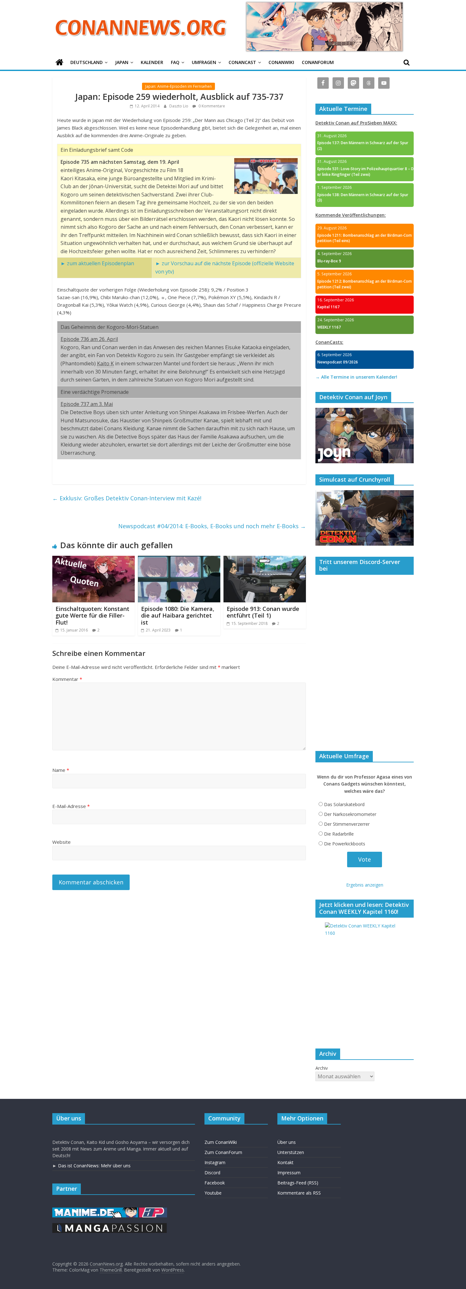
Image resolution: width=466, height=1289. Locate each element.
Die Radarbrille (339, 834)
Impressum (289, 1173)
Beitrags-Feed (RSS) (297, 1183)
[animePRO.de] (153, 1211)
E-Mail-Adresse (71, 806)
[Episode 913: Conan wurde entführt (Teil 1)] (264, 559)
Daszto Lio (179, 106)
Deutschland (86, 62)
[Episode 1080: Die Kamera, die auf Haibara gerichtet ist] (179, 559)
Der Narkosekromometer (350, 814)
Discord (212, 1173)
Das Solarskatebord (344, 804)
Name (60, 770)
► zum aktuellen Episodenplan (97, 263)
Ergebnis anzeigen (364, 885)
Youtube (213, 1193)
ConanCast (242, 62)
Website (61, 842)
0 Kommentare (211, 106)
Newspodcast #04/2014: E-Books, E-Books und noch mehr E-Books (212, 526)
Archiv (321, 1068)
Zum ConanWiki (220, 1142)
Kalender (152, 62)
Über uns (286, 1142)
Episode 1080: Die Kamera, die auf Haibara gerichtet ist (177, 615)
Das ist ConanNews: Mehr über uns (94, 1166)
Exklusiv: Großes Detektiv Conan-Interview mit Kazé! (126, 498)
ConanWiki (281, 62)
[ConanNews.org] (59, 62)
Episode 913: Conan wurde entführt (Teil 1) (263, 612)
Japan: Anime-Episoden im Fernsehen (178, 86)
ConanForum (318, 62)
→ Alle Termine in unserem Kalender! (356, 377)
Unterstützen (290, 1152)
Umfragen (204, 62)
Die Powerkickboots (344, 844)
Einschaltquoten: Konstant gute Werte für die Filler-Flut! (92, 615)
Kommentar (67, 679)
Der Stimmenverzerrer (347, 824)
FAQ (175, 62)
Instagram (214, 1162)
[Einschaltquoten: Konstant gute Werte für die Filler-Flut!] (93, 559)
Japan (121, 62)
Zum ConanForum (223, 1152)
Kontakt (285, 1162)
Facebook (214, 1183)
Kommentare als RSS (299, 1193)
